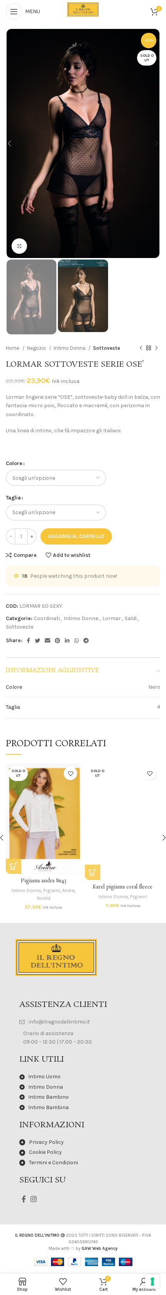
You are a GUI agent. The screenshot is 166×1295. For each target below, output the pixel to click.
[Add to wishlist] (70, 773)
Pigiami (51, 890)
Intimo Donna (70, 348)
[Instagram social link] (33, 1199)
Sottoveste (106, 348)
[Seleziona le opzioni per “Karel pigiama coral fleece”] (92, 872)
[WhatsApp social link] (76, 641)
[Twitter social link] (37, 641)
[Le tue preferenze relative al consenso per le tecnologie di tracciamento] (152, 1281)
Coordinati (47, 618)
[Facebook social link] (28, 641)
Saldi (131, 618)
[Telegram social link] (86, 641)
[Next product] (156, 348)
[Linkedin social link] (67, 641)
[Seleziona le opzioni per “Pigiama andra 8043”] (13, 866)
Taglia (13, 497)
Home (13, 348)
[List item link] (83, 1022)
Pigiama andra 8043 (43, 881)
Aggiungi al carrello (76, 536)
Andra (68, 890)
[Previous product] (141, 348)
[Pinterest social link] (58, 641)
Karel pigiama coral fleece (122, 887)
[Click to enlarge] (19, 246)
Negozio (37, 348)
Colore (14, 463)
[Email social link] (47, 641)
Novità (44, 898)
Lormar (111, 618)
